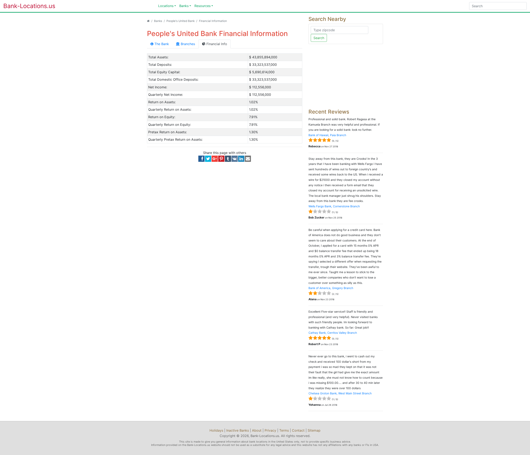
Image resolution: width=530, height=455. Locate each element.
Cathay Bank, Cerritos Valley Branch (332, 332)
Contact (298, 430)
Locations (165, 6)
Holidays (216, 430)
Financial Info (216, 44)
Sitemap (314, 430)
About (256, 430)
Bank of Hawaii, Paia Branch (327, 135)
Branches (187, 44)
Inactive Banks (237, 430)
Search (318, 38)
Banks (184, 6)
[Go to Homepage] (148, 21)
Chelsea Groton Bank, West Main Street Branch (340, 393)
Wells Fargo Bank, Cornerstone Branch (334, 206)
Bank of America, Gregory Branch (330, 288)
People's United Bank (180, 21)
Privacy (270, 430)
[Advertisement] (345, 76)
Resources (202, 6)
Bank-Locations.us (25, 6)
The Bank (161, 44)
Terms (284, 430)
